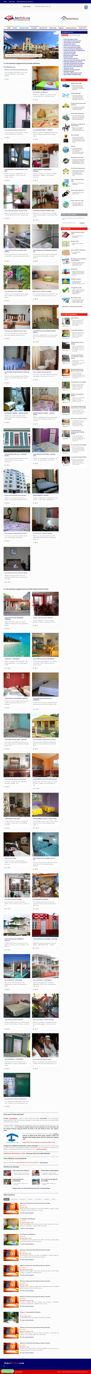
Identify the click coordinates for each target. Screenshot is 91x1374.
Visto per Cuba (74, 241)
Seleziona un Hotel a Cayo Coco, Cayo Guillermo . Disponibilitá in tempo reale (78, 204)
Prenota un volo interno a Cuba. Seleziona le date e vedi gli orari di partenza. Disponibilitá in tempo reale (78, 97)
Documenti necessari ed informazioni (77, 236)
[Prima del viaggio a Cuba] (63, 39)
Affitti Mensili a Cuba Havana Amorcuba (72, 306)
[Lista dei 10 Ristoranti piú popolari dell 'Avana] (63, 64)
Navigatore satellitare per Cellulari (73, 61)
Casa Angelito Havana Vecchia (42, 372)
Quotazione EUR (68, 56)
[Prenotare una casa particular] (63, 45)
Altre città (82, 28)
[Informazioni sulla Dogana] (63, 55)
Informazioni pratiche (69, 53)
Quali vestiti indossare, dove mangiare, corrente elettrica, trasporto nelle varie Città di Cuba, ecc (78, 273)
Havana (15, 28)
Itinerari (73, 146)
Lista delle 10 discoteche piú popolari (74, 63)
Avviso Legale (18, 1371)
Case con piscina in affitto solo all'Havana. (48, 1184)
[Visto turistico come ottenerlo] (63, 42)
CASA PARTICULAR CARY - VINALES (15, 739)
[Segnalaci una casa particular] (63, 69)
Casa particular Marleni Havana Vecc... (16, 331)
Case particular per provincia (25, 1)
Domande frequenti (69, 71)
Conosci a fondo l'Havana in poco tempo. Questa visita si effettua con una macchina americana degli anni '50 (78, 117)
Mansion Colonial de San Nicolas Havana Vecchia (35, 1203)
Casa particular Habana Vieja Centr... (16, 130)
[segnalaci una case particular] (74, 19)
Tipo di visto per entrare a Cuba (77, 244)
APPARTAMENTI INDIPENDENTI (49, 1170)
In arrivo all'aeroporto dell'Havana (73, 48)
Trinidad (61, 28)
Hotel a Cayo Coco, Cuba (77, 200)
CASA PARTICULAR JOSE (12, 818)
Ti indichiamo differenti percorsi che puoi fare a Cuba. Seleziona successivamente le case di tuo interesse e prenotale (78, 151)
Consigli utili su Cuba (70, 52)
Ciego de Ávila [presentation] (14, 1199)
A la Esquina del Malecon (40, 92)
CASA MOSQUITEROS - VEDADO (42, 130)
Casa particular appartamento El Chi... (16, 533)
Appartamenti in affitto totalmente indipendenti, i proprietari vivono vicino (50, 1174)
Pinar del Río (43, 28)
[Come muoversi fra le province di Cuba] (63, 60)
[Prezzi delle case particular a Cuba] (63, 47)
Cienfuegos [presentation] (46, 1199)
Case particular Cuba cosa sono (72, 40)
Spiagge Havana (24, 28)
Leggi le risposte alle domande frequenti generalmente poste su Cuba (78, 282)
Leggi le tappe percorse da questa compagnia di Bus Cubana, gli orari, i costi (78, 301)
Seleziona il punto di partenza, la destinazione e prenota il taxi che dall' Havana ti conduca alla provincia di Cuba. (78, 173)
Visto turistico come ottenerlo (72, 42)
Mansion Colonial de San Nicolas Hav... (16, 69)
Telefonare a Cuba (68, 68)
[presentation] (64, 35)
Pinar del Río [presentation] (22, 1199)
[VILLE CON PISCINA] (36, 1182)
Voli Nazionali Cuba (76, 93)
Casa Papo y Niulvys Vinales (13, 899)
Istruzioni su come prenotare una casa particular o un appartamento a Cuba (78, 264)
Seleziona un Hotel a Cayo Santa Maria (78, 184)
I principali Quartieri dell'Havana (76, 253)
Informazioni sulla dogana (71, 55)
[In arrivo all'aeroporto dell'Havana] (63, 48)
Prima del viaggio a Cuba (71, 39)
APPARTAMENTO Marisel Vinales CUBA (45, 818)
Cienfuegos (52, 28)
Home (5, 1)
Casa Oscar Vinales (10, 858)
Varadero (34, 28)
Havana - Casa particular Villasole (30, 1312)
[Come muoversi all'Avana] (63, 58)
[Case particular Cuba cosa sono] (63, 40)
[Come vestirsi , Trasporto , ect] (63, 53)
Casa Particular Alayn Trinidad (14, 1019)
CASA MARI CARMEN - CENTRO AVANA (16, 413)
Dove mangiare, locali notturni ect (73, 66)
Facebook (86, 8)
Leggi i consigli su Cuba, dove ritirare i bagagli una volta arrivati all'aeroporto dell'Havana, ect (78, 291)
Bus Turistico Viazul (76, 297)
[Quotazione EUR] (63, 56)
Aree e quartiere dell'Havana (78, 250)
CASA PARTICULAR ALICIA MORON (43, 659)
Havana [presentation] (6, 1199)
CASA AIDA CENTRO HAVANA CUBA (43, 210)
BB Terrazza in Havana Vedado (42, 291)
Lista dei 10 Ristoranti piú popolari (73, 64)
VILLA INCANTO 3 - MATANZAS (14, 1059)
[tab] (7, 1199)
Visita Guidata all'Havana (77, 113)
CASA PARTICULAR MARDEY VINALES (16, 698)
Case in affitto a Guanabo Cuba (72, 74)
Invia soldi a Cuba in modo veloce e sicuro (78, 193)
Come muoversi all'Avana (71, 58)
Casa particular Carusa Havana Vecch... (16, 573)
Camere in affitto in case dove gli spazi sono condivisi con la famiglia (21, 1174)
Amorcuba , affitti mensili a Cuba (73, 72)
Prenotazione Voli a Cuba (77, 157)
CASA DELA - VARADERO (12, 659)
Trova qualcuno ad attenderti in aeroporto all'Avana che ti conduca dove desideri (78, 108)
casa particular (13, 1118)
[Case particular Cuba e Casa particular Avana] (17, 18)
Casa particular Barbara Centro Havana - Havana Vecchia (77, 357)
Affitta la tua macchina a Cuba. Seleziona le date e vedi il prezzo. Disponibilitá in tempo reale (78, 87)
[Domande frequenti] (63, 71)
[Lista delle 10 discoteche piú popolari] (63, 63)
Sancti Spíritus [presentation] (38, 1199)
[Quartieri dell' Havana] (63, 44)
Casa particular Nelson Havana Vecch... (16, 210)
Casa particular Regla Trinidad (42, 1059)
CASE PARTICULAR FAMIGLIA (21, 1170)
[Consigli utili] (63, 52)
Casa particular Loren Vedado (13, 291)
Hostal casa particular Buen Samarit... (16, 495)
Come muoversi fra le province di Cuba (74, 60)
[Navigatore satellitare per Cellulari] (63, 61)
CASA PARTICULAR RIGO (40, 899)
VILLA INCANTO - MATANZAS (13, 980)
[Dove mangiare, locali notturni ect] (63, 66)
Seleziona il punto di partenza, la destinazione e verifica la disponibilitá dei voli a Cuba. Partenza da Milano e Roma (78, 161)
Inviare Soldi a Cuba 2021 (77, 190)
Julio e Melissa (74, 318)
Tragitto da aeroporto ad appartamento (74, 50)
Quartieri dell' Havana (69, 44)
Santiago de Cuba (71, 28)
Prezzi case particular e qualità (72, 47)
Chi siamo (12, 1)
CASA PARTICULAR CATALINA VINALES (45, 779)
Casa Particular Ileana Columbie (42, 533)
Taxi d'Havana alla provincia (78, 168)
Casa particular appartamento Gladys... (45, 739)
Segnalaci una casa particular (72, 69)
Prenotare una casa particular (72, 45)
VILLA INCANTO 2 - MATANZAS (42, 980)
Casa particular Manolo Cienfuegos (15, 779)
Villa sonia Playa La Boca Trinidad (43, 1019)
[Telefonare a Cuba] (63, 68)
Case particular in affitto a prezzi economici (21, 1184)
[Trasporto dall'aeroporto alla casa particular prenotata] (63, 50)
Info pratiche (74, 269)
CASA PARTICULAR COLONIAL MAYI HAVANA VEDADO (77, 432)
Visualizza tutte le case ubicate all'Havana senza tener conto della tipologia (31, 1188)
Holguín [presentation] (53, 1199)
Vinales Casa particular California (43, 617)
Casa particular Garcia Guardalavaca (16, 1099)
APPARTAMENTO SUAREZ (41, 495)
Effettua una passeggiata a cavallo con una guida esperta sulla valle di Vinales (78, 129)
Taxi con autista (75, 135)
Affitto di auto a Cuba (76, 83)
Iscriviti (82, 223)
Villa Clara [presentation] (30, 1199)
